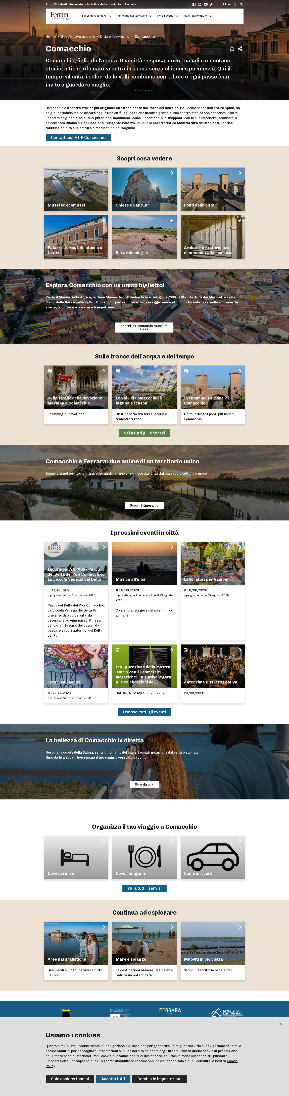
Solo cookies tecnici (70, 1078)
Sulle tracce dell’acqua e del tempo (144, 356)
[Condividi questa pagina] (240, 48)
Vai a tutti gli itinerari (144, 433)
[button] (226, 4)
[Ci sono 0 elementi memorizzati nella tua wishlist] (234, 4)
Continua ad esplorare (144, 912)
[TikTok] (211, 4)
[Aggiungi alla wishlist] (232, 48)
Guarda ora (144, 784)
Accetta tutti (113, 1078)
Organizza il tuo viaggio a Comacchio (144, 826)
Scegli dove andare (78, 36)
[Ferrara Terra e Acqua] (62, 16)
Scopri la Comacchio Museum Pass (144, 327)
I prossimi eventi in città (144, 532)
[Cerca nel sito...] (241, 4)
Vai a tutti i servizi (144, 888)
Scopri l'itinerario (144, 505)
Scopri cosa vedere (144, 158)
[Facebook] (194, 4)
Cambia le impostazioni (159, 1078)
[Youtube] (206, 4)
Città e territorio (114, 36)
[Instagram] (200, 4)
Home (51, 36)
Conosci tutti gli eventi (144, 712)
